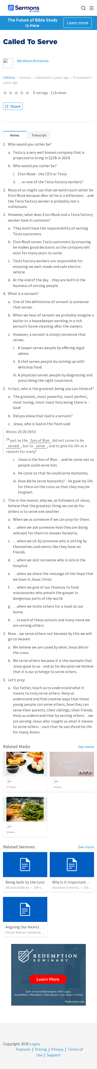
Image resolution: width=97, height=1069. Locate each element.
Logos (34, 1043)
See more (86, 746)
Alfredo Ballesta (17, 887)
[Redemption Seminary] (48, 975)
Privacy (57, 1049)
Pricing (41, 1049)
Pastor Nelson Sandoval (23, 932)
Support (54, 1054)
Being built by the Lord (24, 882)
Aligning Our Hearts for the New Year (36, 926)
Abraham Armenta (32, 60)
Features (23, 1049)
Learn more (77, 23)
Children (9, 77)
